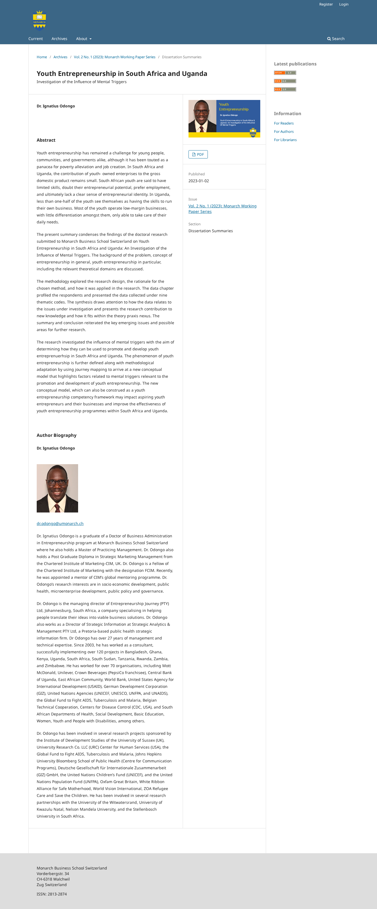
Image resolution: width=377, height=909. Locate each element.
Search (338, 38)
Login (344, 4)
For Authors (284, 131)
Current (35, 38)
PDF (200, 154)
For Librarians (285, 139)
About (82, 38)
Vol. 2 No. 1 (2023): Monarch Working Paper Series (114, 56)
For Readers (284, 123)
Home (42, 56)
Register (326, 4)
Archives (59, 38)
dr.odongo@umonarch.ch (60, 523)
